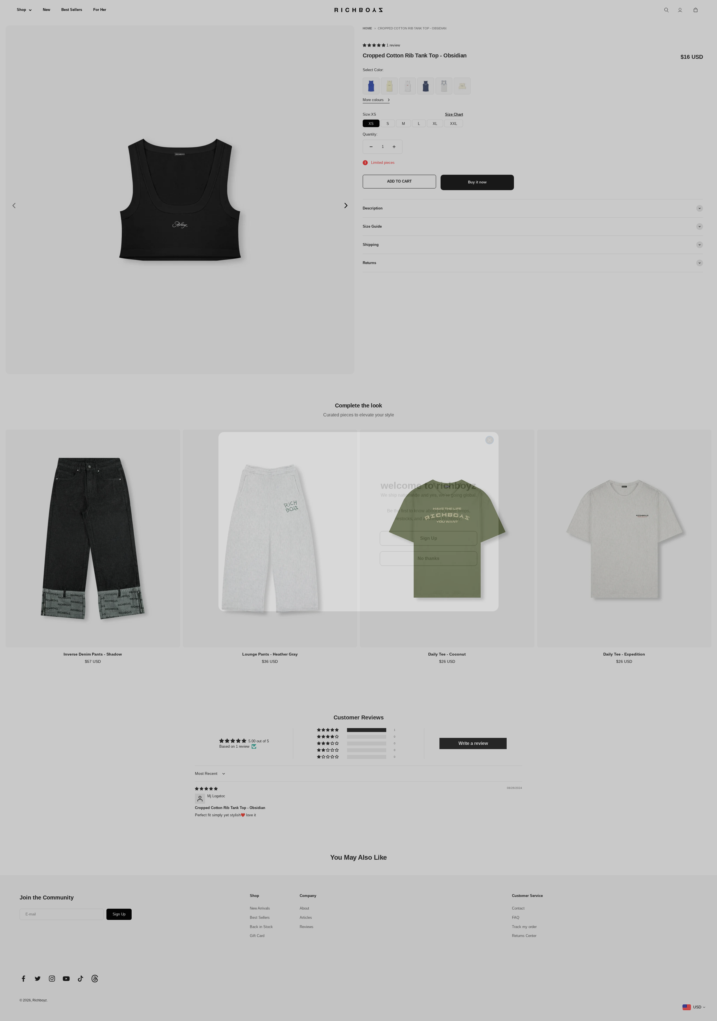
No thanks (428, 547)
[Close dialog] (489, 426)
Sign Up (428, 527)
